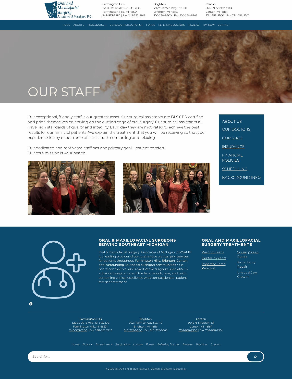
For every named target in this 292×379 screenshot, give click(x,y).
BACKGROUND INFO (241, 177)
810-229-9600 (133, 330)
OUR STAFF (232, 138)
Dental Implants (214, 258)
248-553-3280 (78, 330)
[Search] (255, 356)
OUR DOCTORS (236, 129)
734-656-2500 (188, 330)
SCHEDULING (234, 169)
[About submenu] (83, 25)
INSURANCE (233, 146)
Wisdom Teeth (213, 252)
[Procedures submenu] (106, 25)
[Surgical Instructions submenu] (142, 25)
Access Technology (175, 368)
